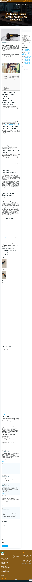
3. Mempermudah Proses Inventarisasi (9, 80)
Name (3, 536)
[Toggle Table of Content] (18, 75)
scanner (7, 443)
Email (3, 539)
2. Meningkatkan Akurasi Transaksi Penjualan (10, 79)
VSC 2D (5, 85)
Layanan (6, 5)
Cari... (23, 29)
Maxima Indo (4, 42)
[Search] (30, 31)
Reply (3, 461)
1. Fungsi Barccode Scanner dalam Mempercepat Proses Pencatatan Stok (11, 78)
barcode (5, 443)
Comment (3, 525)
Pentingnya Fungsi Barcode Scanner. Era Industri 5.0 (11, 76)
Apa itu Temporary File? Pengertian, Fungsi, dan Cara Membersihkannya (26, 36)
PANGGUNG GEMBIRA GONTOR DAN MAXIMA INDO (26, 53)
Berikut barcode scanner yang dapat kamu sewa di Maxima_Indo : (10, 84)
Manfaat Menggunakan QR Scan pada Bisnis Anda (11, 124)
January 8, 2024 (9, 42)
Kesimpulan (4, 89)
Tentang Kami (18, 4)
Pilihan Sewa (9, 3)
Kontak (26, 4)
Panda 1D (5, 86)
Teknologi (13, 442)
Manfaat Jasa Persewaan (8, 442)
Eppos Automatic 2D (6, 88)
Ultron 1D (5, 87)
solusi (9, 443)
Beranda (3, 3)
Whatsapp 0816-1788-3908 (26, 70)
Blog (23, 4)
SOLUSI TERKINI (5, 82)
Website (3, 542)
